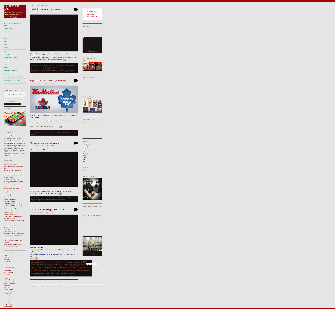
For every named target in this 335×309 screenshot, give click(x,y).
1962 (79, 262)
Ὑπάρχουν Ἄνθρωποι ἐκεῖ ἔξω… (10, 199)
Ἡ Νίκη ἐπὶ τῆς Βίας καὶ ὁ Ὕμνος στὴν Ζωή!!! (13, 216)
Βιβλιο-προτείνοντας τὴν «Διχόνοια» (11, 173)
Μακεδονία (37, 70)
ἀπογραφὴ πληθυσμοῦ (38, 265)
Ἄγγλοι (57, 264)
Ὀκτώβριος (71, 271)
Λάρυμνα (54, 270)
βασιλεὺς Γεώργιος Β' (64, 265)
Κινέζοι (60, 68)
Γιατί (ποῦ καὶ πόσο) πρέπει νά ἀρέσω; (12, 179)
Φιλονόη (51, 11)
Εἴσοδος (5, 255)
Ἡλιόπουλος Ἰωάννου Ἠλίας (10, 279)
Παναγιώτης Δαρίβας (57, 199)
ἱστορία (60, 197)
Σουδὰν (50, 275)
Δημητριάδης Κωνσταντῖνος (9, 278)
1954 (70, 262)
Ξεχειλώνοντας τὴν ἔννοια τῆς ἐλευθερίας (48, 80)
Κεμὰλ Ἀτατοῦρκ (64, 268)
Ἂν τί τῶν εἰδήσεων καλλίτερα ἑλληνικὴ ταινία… (13, 24)
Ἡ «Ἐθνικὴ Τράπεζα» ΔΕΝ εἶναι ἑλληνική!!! (67, 267)
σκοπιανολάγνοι (43, 71)
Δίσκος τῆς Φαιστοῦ (8, 197)
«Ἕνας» (48, 131)
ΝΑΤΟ (52, 271)
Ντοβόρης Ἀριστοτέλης (9, 289)
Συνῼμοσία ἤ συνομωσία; (9, 162)
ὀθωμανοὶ (67, 271)
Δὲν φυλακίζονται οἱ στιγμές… (10, 224)
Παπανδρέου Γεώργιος (50, 273)
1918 (35, 262)
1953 (67, 262)
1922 (44, 262)
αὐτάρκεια (6, 31)
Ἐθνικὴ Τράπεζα (55, 267)
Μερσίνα (73, 270)
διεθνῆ (5, 44)
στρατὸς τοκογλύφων (51, 71)
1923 (46, 262)
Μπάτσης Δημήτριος (43, 271)
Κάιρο (47, 268)
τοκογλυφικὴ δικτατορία (59, 71)
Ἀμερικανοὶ (36, 65)
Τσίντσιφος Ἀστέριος (8, 304)
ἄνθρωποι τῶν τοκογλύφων (48, 65)
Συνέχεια (61, 59)
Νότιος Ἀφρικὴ (62, 271)
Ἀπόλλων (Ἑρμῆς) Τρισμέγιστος (10, 195)
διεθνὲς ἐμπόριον (39, 67)
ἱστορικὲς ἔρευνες (65, 197)
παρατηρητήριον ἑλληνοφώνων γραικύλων (43, 132)
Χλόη (84, 159)
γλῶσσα (6, 41)
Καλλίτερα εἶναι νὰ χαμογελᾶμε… (11, 209)
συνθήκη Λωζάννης (56, 275)
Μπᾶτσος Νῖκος (7, 285)
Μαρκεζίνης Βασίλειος (67, 270)
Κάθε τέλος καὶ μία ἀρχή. (9, 193)
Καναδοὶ (54, 68)
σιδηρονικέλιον (46, 275)
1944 (63, 262)
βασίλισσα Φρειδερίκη (73, 265)
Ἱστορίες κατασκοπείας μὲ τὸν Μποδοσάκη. (48, 209)
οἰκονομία (6, 67)
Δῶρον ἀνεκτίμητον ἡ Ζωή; (9, 225)
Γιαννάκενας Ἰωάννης (8, 272)
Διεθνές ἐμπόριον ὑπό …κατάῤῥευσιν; (46, 9)
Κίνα (57, 68)
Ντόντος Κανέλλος (8, 291)
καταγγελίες (6, 60)
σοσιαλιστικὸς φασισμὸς (67, 132)
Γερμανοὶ (46, 267)
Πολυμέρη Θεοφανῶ (8, 302)
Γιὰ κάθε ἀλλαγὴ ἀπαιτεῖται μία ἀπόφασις (12, 244)
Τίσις (84, 151)
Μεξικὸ (51, 199)
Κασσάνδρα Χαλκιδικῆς (56, 268)
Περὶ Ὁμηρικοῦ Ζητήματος (9, 201)
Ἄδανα (60, 264)
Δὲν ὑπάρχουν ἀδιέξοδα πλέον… (10, 218)
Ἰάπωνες (38, 68)
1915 (32, 262)
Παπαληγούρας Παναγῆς (40, 273)
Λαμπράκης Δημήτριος (48, 270)
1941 (56, 262)
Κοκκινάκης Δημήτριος (8, 297)
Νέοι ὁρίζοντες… (7, 192)
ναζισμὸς (49, 271)
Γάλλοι (58, 65)
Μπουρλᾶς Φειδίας (8, 287)
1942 (58, 262)
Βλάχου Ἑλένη (38, 267)
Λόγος (5, 64)
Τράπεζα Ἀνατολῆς (63, 275)
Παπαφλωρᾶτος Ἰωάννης (9, 300)
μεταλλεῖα (83, 270)
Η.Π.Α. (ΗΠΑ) (79, 267)
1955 (72, 262)
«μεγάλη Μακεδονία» (51, 64)
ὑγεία (5, 73)
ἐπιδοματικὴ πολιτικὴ (55, 131)
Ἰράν (45, 68)
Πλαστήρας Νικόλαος (62, 273)
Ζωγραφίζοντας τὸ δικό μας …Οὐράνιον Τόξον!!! (14, 233)
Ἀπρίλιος (44, 265)
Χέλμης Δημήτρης (80, 275)
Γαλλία (55, 65)
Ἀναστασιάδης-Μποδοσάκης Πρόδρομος (77, 264)
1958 (75, 262)
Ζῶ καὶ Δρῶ (6, 54)
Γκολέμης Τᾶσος (86, 144)
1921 (42, 262)
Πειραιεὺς (56, 273)
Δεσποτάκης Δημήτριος (8, 276)
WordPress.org (7, 261)
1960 (77, 262)
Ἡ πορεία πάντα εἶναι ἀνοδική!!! (10, 248)
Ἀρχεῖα (84, 264)
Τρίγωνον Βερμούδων (45, 200)
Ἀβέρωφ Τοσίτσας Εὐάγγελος (50, 264)
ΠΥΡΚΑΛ (41, 275)
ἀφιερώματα (7, 35)
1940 (53, 262)
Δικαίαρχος (85, 148)
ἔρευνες (5, 51)
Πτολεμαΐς (37, 275)
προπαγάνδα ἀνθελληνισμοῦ (66, 70)
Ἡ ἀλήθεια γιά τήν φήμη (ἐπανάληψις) (12, 203)
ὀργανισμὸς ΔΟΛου (77, 271)
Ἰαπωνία (42, 68)
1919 (37, 262)
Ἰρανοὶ (47, 68)
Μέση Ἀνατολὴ (78, 270)
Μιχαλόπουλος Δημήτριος (9, 283)
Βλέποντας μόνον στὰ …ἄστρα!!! (11, 214)
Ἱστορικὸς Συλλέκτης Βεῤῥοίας (10, 281)
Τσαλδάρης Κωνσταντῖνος (72, 275)
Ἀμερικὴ (57, 197)
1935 (49, 262)
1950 (65, 262)
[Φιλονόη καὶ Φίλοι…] (15, 18)
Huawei (57, 64)
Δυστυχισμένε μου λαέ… (9, 212)
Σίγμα (84, 149)
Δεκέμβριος (50, 267)
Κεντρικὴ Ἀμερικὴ (41, 199)
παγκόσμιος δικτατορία (43, 70)
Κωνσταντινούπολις (40, 270)
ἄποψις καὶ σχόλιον (8, 28)
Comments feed (7, 259)
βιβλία (5, 38)
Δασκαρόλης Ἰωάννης (8, 274)
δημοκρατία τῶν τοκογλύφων (65, 65)
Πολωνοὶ (58, 70)
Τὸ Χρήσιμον (85, 153)
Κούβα (46, 199)
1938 (51, 262)
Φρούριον (85, 157)
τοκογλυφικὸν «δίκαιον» (69, 71)
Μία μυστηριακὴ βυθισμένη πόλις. (44, 143)
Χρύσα (84, 161)
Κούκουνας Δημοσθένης (9, 298)
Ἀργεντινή (48, 265)
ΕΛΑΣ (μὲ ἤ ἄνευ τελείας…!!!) (10, 164)
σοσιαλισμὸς (60, 132)
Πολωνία (55, 70)
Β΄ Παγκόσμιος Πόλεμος (55, 265)
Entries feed (6, 257)
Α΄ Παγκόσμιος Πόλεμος (39, 264)
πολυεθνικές (50, 70)
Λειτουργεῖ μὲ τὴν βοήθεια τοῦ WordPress (39, 286)
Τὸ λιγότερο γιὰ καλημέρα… (10, 238)
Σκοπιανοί (38, 71)
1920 (39, 262)
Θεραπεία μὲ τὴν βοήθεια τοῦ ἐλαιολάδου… (13, 77)
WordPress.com (62, 286)
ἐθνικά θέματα (7, 48)
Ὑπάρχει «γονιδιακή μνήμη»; (10, 231)
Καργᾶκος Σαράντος (8, 295)
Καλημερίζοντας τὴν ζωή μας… (10, 210)
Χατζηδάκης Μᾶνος (8, 293)
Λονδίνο (61, 270)
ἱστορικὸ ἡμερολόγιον (41, 268)
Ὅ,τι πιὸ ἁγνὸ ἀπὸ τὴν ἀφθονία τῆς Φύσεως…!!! (12, 81)
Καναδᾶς (51, 68)
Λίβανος (58, 270)
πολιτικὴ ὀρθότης (54, 132)
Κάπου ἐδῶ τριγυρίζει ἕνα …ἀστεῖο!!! (12, 246)
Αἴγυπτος (63, 264)
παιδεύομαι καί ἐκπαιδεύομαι (10, 70)
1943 (60, 262)
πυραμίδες (38, 200)
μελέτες (48, 199)
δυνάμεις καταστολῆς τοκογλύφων (48, 67)
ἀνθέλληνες (41, 65)
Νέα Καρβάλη (56, 271)
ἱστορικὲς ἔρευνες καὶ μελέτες (10, 57)
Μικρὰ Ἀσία (37, 271)
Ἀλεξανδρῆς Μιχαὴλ (8, 270)
